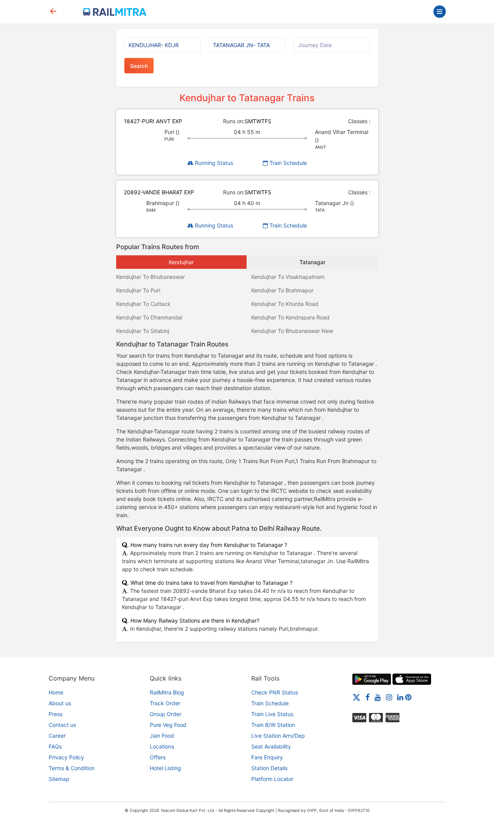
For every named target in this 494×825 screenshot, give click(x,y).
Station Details (269, 768)
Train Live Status (272, 714)
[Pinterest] (408, 697)
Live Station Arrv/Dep (278, 735)
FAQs (55, 746)
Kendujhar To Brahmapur (282, 290)
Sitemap (59, 779)
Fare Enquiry (267, 757)
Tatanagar (312, 262)
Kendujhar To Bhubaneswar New (292, 331)
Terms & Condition (72, 768)
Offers (158, 757)
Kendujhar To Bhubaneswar (150, 276)
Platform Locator (272, 779)
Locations (162, 746)
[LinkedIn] (400, 697)
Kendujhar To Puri (138, 290)
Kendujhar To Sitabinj (142, 331)
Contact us (62, 724)
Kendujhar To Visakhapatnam (288, 276)
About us (60, 703)
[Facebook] (367, 697)
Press (56, 714)
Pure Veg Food (168, 724)
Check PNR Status (274, 692)
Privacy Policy (66, 757)
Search (139, 66)
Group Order (165, 714)
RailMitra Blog (167, 692)
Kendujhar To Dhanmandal (149, 317)
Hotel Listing (165, 768)
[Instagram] (389, 697)
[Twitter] (356, 697)
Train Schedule (287, 163)
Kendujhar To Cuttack (143, 303)
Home (56, 692)
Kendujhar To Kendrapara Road (290, 317)
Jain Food (162, 735)
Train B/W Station (273, 724)
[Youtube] (378, 697)
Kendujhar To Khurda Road (284, 303)
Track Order (165, 703)
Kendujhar (181, 262)
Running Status (213, 163)
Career (57, 735)
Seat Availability (271, 746)
